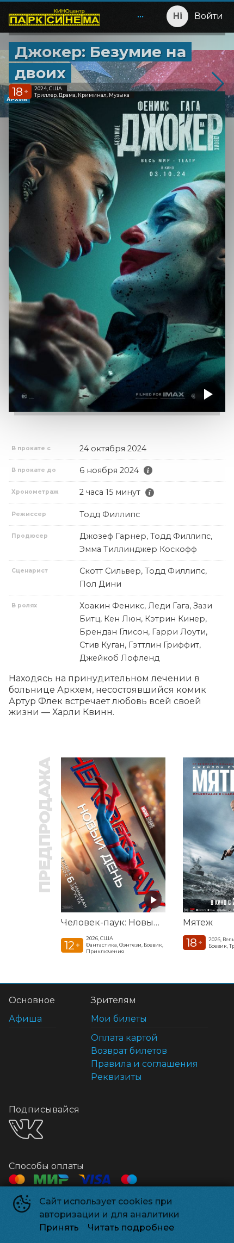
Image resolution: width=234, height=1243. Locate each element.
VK (26, 1129)
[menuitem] (140, 16)
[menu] (129, 16)
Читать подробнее (131, 1227)
